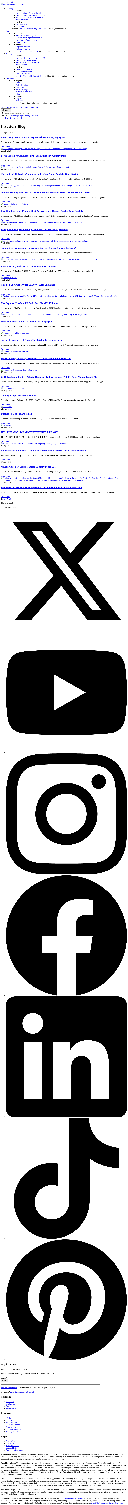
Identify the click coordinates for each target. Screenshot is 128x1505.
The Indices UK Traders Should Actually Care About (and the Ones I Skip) (39, 174)
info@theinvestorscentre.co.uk (22, 1392)
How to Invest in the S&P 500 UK (29, 17)
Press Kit (9, 1420)
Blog (18, 94)
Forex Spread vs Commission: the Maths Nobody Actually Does (33, 155)
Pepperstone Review (24, 71)
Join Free (34, 107)
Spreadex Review (23, 74)
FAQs (8, 1418)
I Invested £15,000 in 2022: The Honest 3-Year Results (28, 266)
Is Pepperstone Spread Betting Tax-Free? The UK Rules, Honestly (34, 229)
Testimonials (11, 1408)
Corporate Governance (15, 1450)
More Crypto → (22, 42)
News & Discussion (24, 92)
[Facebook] (66, 995)
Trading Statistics (13, 1431)
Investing (9, 8)
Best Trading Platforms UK (30, 76)
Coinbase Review (23, 49)
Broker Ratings (22, 89)
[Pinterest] (66, 1360)
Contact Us (10, 1404)
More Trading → (22, 65)
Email (4, 1378)
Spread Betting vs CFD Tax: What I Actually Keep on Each (31, 340)
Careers (9, 1406)
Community (10, 78)
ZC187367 (95, 1503)
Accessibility (11, 1427)
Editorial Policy (12, 1448)
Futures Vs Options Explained (16, 413)
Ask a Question (22, 85)
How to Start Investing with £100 (33, 29)
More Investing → (23, 20)
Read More (5, 146)
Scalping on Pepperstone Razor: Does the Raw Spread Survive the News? (38, 248)
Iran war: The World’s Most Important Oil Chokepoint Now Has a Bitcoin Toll (41, 487)
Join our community (9, 1388)
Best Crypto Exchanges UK (27, 35)
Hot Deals (5, 107)
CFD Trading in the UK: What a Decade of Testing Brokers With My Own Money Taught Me (49, 377)
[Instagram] (66, 874)
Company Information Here (112, 1503)
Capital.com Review (24, 69)
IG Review (20, 26)
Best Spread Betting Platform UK (29, 60)
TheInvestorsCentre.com (73, 1498)
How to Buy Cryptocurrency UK (29, 38)
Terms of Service (12, 1446)
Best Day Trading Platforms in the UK (31, 58)
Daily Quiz (20, 87)
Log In (18, 98)
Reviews (34, 116)
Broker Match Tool (17, 107)
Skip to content (7, 2)
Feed (18, 83)
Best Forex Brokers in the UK (28, 62)
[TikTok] (66, 1238)
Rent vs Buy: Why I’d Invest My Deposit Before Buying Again (33, 137)
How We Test (11, 1422)
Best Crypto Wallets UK (29, 51)
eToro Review (21, 24)
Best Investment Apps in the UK (29, 13)
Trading (9, 53)
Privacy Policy (12, 1441)
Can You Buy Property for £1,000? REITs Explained (28, 284)
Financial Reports (13, 1425)
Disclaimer (10, 1443)
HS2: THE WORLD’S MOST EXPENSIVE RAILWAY (29, 432)
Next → (10, 499)
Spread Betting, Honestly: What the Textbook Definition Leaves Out (36, 358)
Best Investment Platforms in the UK (30, 15)
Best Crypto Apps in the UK (27, 40)
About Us (10, 1402)
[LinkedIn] (66, 1117)
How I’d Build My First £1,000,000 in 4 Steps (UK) (27, 321)
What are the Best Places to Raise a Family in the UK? (28, 466)
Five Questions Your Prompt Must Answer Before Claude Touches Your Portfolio (42, 211)
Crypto (9, 31)
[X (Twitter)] (66, 631)
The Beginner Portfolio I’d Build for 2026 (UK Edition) (29, 303)
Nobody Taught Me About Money (18, 395)
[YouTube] (66, 752)
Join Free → (21, 101)
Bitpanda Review (23, 47)
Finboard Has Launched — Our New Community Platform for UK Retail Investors (43, 450)
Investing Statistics (13, 1429)
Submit (4, 1381)
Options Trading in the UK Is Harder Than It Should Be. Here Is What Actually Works (45, 192)
